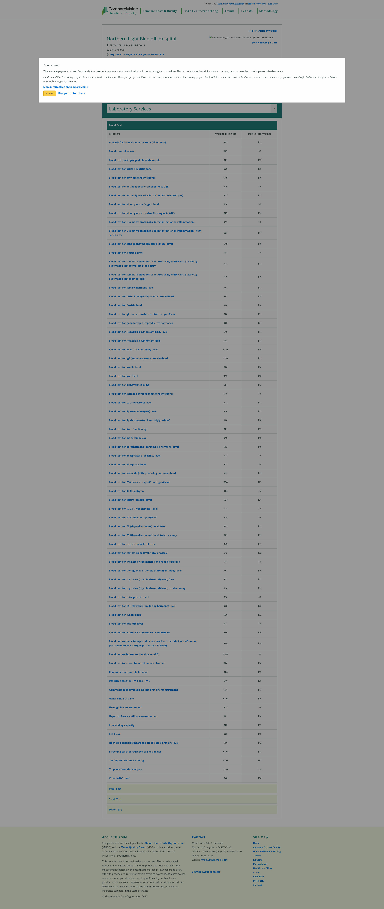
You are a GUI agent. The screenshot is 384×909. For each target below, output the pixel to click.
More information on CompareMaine (65, 87)
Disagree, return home (72, 93)
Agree (49, 93)
